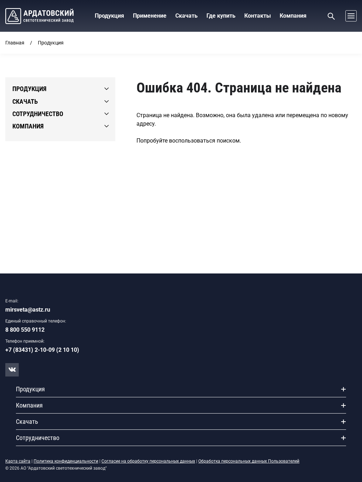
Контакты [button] (257, 15)
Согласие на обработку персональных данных (148, 461)
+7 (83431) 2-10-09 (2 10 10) (42, 350)
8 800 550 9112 (25, 329)
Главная (14, 43)
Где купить (220, 15)
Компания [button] (293, 15)
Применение (150, 15)
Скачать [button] (186, 15)
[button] (349, 15)
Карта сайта (17, 461)
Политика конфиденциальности (66, 461)
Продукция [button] (109, 15)
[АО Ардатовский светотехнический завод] (39, 16)
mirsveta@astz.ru (27, 309)
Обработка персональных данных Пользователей (248, 461)
